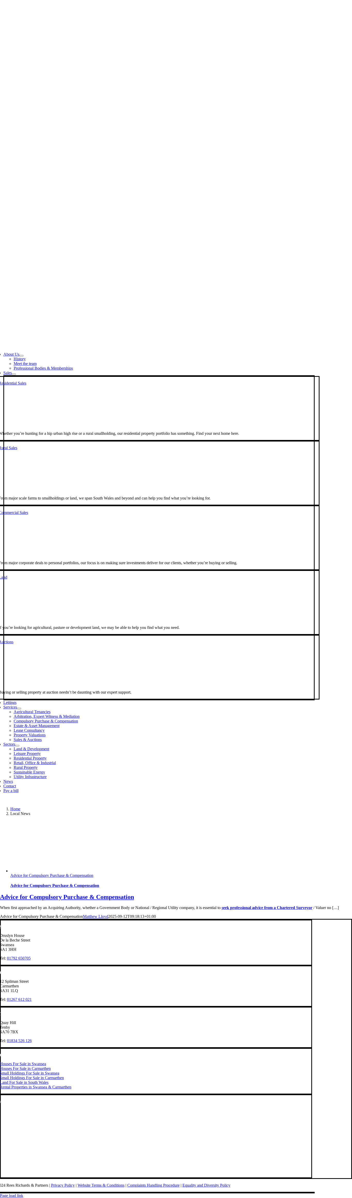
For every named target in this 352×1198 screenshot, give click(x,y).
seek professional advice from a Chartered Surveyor (267, 907)
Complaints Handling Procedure (153, 1185)
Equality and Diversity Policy (206, 1185)
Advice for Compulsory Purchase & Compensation (51, 875)
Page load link (11, 1195)
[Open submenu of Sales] (14, 374)
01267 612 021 (19, 999)
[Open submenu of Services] (19, 708)
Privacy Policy (63, 1185)
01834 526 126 (19, 1040)
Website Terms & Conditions (101, 1185)
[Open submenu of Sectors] (17, 745)
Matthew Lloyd (95, 916)
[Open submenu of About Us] (21, 355)
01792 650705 (19, 958)
